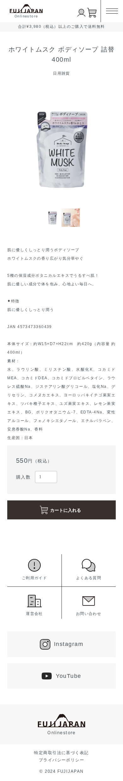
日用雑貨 (61, 73)
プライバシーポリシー (61, 760)
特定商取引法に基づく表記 (61, 752)
